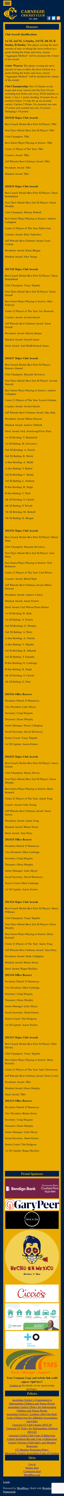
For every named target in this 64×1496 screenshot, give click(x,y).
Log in (32, 1464)
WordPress (23, 1488)
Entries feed (32, 1467)
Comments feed (32, 1471)
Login (6, 1482)
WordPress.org (32, 1474)
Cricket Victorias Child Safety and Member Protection (32, 1444)
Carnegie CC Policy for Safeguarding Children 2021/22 (32, 1430)
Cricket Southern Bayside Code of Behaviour (32, 1439)
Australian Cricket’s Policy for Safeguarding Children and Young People (32, 1408)
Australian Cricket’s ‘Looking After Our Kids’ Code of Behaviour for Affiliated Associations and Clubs (32, 1417)
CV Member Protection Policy (32, 1449)
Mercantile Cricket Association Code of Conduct (32, 1453)
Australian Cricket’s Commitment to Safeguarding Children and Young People (32, 1401)
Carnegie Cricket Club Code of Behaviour (32, 1435)
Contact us (15, 1385)
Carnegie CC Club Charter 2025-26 (32, 1424)
